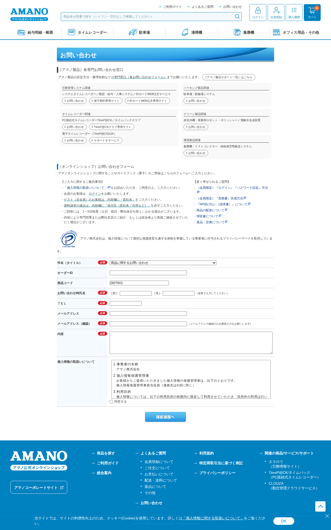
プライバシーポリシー (217, 473)
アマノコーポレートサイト (36, 487)
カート (312, 17)
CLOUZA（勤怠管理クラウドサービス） (294, 485)
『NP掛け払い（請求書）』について (222, 204)
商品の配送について (210, 210)
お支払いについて (159, 474)
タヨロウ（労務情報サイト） (285, 464)
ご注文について (157, 468)
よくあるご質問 (202, 7)
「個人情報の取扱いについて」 (85, 188)
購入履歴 (294, 17)
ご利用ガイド (172, 7)
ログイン (258, 17)
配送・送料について (161, 480)
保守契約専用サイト (106, 100)
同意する (120, 401)
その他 (150, 493)
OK (284, 521)
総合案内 (104, 473)
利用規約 (206, 453)
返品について (155, 486)
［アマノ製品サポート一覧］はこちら (228, 77)
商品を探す (106, 453)
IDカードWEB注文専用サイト (148, 100)
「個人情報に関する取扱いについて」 (213, 518)
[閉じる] (327, 516)
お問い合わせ (232, 7)
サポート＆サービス (106, 140)
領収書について (207, 216)
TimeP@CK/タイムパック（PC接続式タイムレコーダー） (295, 474)
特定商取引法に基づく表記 (221, 463)
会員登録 (276, 17)
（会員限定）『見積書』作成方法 (220, 198)
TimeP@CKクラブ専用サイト (112, 126)
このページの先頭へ (320, 506)
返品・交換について (210, 222)
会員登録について (159, 462)
